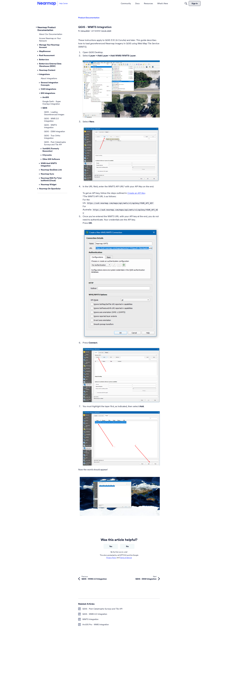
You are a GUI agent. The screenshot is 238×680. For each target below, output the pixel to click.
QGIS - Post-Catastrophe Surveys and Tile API (102, 609)
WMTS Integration (90, 619)
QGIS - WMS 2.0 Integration (94, 614)
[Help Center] (52, 3)
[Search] (185, 3)
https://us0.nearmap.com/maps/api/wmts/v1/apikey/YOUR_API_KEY (120, 203)
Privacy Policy (111, 558)
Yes (110, 546)
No (127, 546)
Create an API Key (136, 193)
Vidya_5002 (85, 31)
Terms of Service (126, 558)
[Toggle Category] (36, 27)
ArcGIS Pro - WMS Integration (95, 624)
